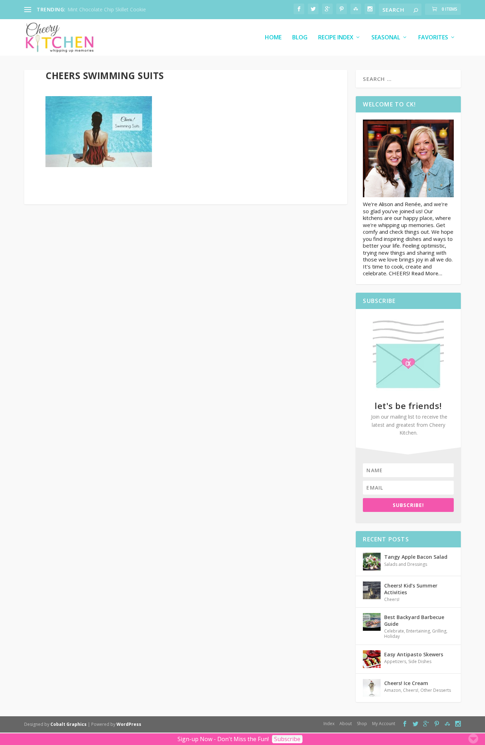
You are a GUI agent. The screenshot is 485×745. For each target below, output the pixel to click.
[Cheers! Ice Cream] (372, 688)
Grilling (439, 631)
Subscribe (287, 739)
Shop (362, 724)
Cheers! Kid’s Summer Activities (410, 588)
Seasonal (385, 37)
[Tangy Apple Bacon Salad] (372, 561)
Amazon (392, 690)
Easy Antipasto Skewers (413, 654)
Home (273, 37)
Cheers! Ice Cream (406, 683)
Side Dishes (419, 661)
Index (328, 724)
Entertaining (418, 631)
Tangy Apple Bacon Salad (415, 556)
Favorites (433, 37)
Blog (299, 37)
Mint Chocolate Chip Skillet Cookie (106, 9)
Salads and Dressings (405, 564)
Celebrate (394, 631)
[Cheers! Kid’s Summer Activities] (372, 590)
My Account (383, 724)
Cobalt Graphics (68, 724)
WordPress (128, 724)
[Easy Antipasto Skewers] (372, 659)
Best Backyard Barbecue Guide (414, 620)
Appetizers (395, 661)
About (345, 724)
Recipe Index (335, 37)
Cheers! (391, 599)
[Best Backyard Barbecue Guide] (372, 622)
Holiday (392, 636)
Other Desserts (435, 690)
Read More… (427, 273)
